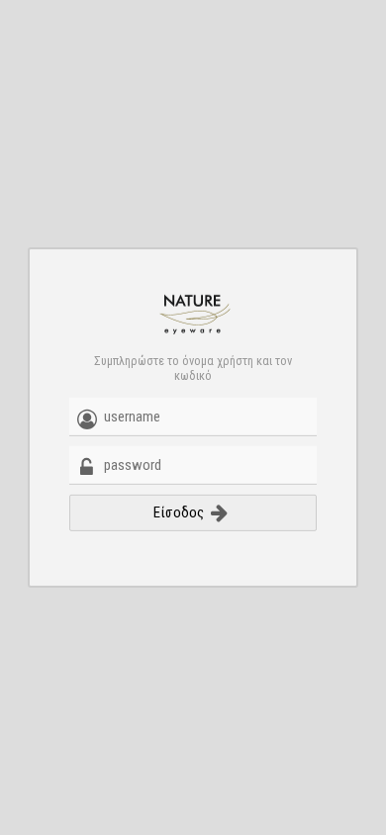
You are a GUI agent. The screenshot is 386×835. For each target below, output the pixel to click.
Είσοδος (180, 512)
